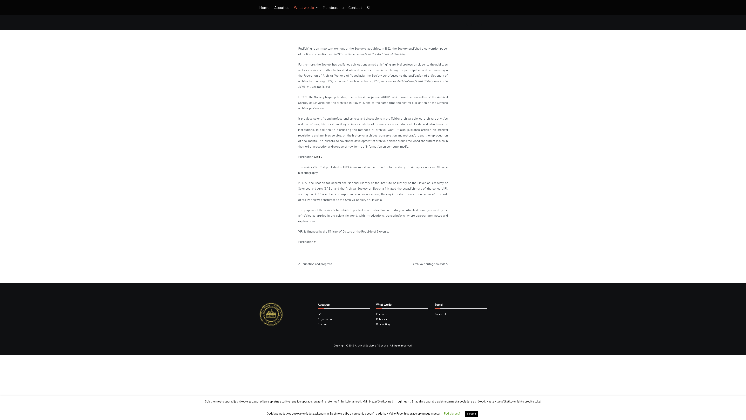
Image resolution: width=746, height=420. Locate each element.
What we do (304, 7)
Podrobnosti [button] (452, 413)
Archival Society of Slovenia (372, 345)
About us (281, 7)
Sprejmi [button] (471, 413)
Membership (333, 7)
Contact (355, 7)
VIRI (316, 241)
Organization (325, 319)
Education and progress (316, 264)
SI (368, 7)
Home (264, 7)
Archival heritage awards (429, 264)
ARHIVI (318, 156)
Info (320, 314)
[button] (316, 7)
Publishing (382, 319)
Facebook (441, 314)
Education (382, 314)
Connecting (383, 324)
